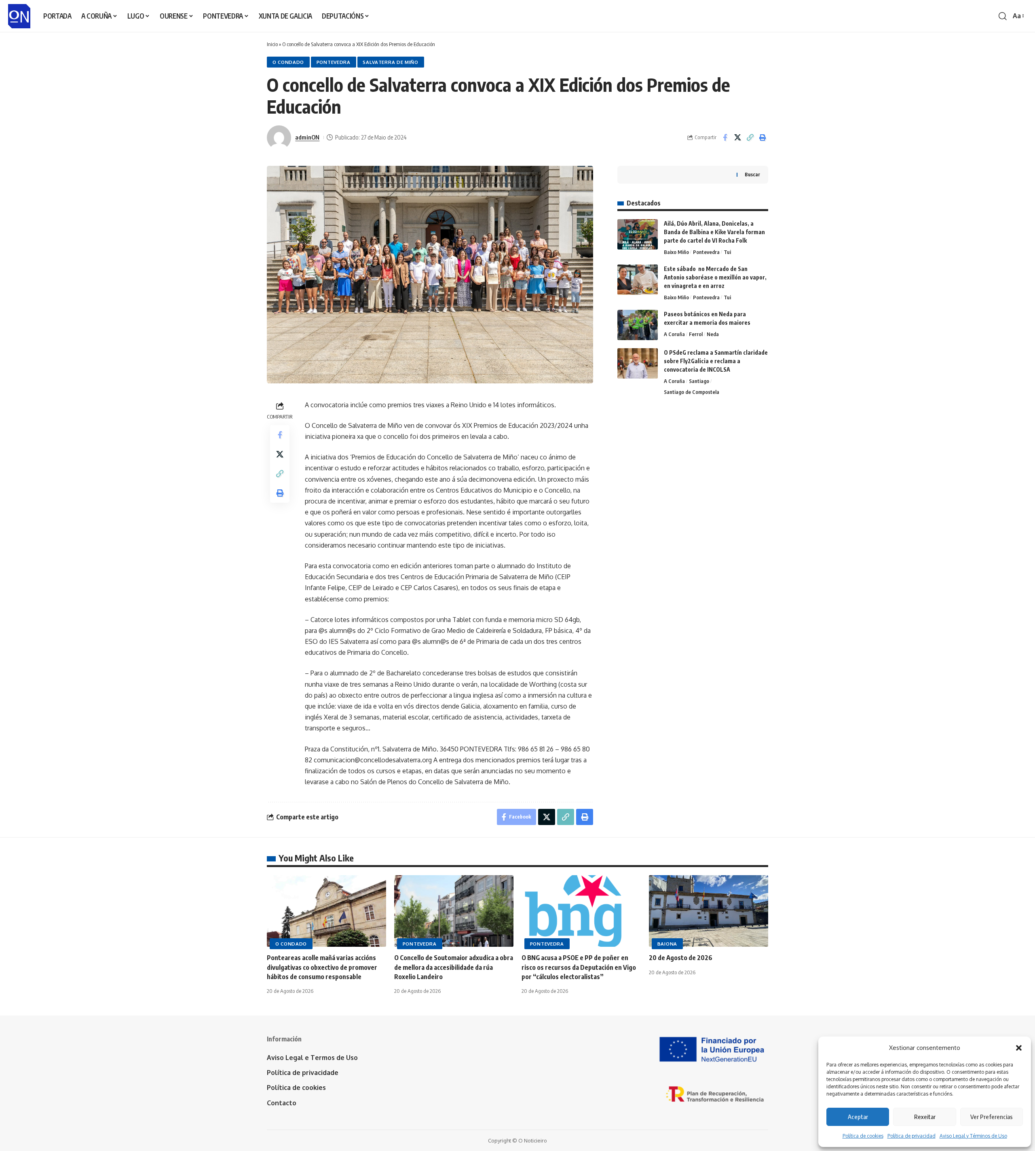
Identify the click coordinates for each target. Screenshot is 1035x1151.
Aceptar (858, 1116)
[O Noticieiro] (19, 16)
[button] (1019, 1048)
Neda (713, 334)
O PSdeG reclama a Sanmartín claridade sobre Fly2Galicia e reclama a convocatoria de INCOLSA (716, 361)
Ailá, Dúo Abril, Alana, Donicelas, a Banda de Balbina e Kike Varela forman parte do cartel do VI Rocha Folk (714, 232)
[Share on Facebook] (725, 137)
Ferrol (696, 334)
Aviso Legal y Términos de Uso (973, 1136)
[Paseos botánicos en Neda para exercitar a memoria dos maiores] (637, 325)
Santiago (699, 381)
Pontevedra (334, 62)
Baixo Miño (676, 252)
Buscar (752, 174)
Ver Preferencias (991, 1116)
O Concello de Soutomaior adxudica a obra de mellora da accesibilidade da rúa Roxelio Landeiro (453, 967)
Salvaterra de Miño (390, 62)
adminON (307, 137)
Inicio (272, 44)
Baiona (667, 944)
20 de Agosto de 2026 (680, 958)
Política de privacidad (911, 1136)
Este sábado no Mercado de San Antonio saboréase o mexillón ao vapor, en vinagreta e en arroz (715, 277)
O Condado (288, 62)
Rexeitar (925, 1116)
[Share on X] (737, 137)
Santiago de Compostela (691, 392)
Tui (727, 252)
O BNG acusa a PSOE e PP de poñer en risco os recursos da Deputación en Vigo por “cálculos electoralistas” (579, 967)
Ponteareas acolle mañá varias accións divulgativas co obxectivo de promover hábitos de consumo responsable (322, 967)
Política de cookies (863, 1136)
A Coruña (674, 334)
